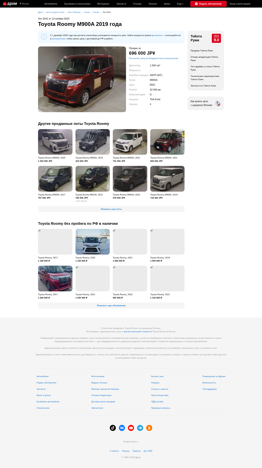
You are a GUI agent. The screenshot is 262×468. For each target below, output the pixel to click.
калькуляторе (58, 38)
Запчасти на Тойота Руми (203, 85)
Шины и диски (43, 395)
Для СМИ (148, 451)
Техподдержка (209, 389)
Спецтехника (43, 408)
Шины (167, 3)
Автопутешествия (159, 395)
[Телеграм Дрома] (140, 428)
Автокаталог (97, 408)
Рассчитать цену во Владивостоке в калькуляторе (153, 58)
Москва (25, 4)
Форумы (155, 382)
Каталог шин (157, 376)
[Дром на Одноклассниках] (149, 428)
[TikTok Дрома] (113, 428)
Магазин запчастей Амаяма (105, 389)
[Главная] (10, 4)
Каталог (153, 3)
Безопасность (209, 382)
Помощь (126, 451)
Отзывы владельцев (101, 395)
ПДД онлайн (157, 401)
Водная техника (99, 382)
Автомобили (50, 3)
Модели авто (129, 441)
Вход (240, 3)
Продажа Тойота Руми (202, 50)
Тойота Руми (196, 38)
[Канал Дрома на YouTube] (131, 428)
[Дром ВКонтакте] (122, 428)
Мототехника (97, 376)
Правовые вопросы (160, 408)
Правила (137, 451)
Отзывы (137, 3)
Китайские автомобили (48, 401)
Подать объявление (46, 382)
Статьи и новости (159, 389)
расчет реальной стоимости (138, 331)
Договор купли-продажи (103, 401)
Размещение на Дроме (213, 376)
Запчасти (121, 3)
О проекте (114, 451)
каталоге (157, 35)
